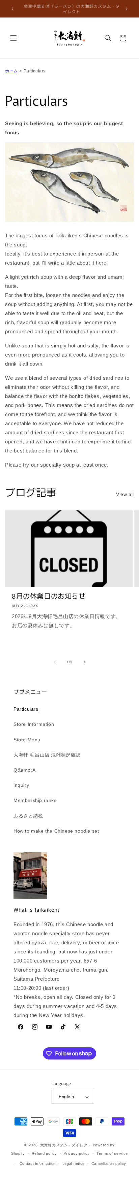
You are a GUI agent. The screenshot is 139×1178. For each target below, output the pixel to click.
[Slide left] (54, 662)
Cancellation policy (108, 1164)
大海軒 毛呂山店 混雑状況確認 (47, 755)
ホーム (11, 71)
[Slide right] (84, 662)
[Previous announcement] (12, 8)
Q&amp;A (24, 770)
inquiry (21, 785)
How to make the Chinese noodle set (56, 831)
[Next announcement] (126, 8)
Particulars (25, 709)
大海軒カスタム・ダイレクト (65, 1145)
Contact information (38, 1164)
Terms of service (112, 1153)
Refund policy (44, 1153)
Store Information (33, 724)
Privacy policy (76, 1153)
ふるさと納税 (28, 815)
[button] (13, 38)
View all (125, 494)
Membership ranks (35, 800)
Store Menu (26, 739)
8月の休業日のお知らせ (49, 596)
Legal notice (73, 1164)
